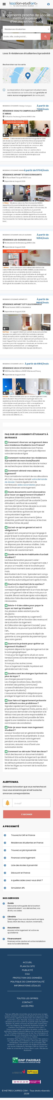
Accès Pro (27, 1006)
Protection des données (27, 977)
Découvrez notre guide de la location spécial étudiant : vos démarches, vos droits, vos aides (23, 908)
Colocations (26, 1041)
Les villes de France (14, 1041)
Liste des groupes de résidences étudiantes (31, 1044)
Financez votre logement (23, 857)
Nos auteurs (43, 1039)
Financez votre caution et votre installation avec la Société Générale (26, 942)
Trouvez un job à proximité (23, 850)
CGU (27, 974)
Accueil (27, 962)
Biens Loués (34, 1048)
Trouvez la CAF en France (23, 835)
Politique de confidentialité (27, 981)
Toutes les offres (27, 998)
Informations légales (27, 985)
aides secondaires (26, 485)
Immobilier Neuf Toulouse (16, 1039)
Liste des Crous (31, 1039)
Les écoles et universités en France (27, 1047)
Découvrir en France (20, 872)
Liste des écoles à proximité (24, 865)
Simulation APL (18, 888)
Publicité (27, 970)
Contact (27, 1002)
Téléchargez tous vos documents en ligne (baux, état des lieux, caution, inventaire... (25, 920)
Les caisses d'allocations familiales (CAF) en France (26, 1046)
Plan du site (27, 966)
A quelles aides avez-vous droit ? (27, 880)
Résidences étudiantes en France (27, 842)
